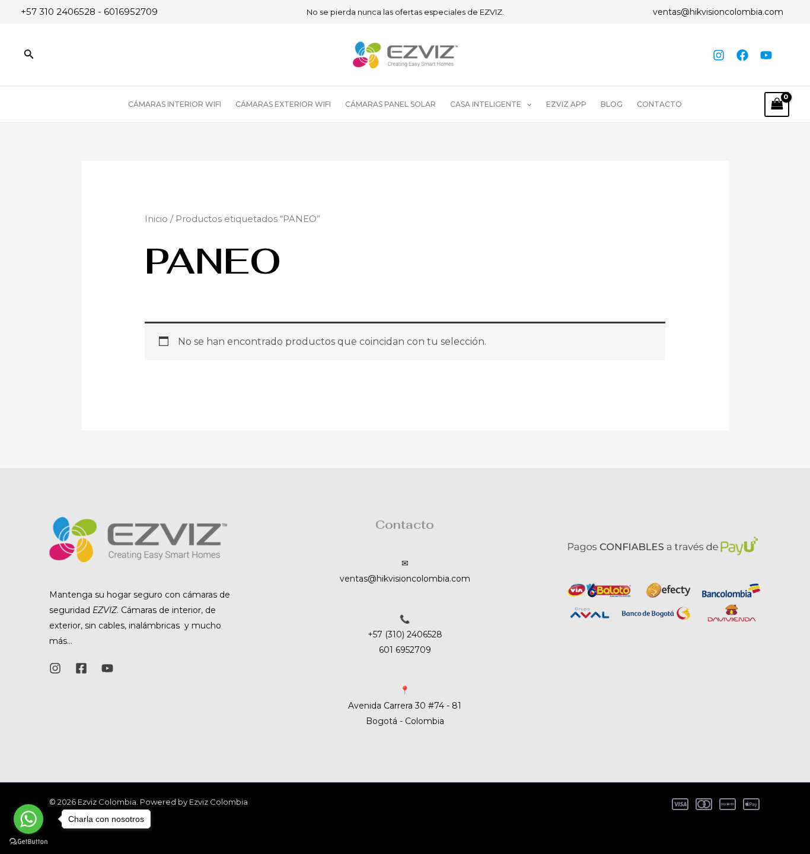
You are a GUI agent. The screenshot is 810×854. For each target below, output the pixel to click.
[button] (29, 54)
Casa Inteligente (485, 104)
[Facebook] (742, 55)
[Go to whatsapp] (28, 819)
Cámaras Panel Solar (390, 104)
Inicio (156, 219)
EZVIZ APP (566, 104)
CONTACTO (659, 104)
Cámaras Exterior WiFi (283, 104)
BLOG (612, 104)
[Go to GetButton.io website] (28, 842)
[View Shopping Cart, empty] (776, 104)
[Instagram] (719, 55)
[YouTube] (766, 55)
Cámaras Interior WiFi (174, 104)
